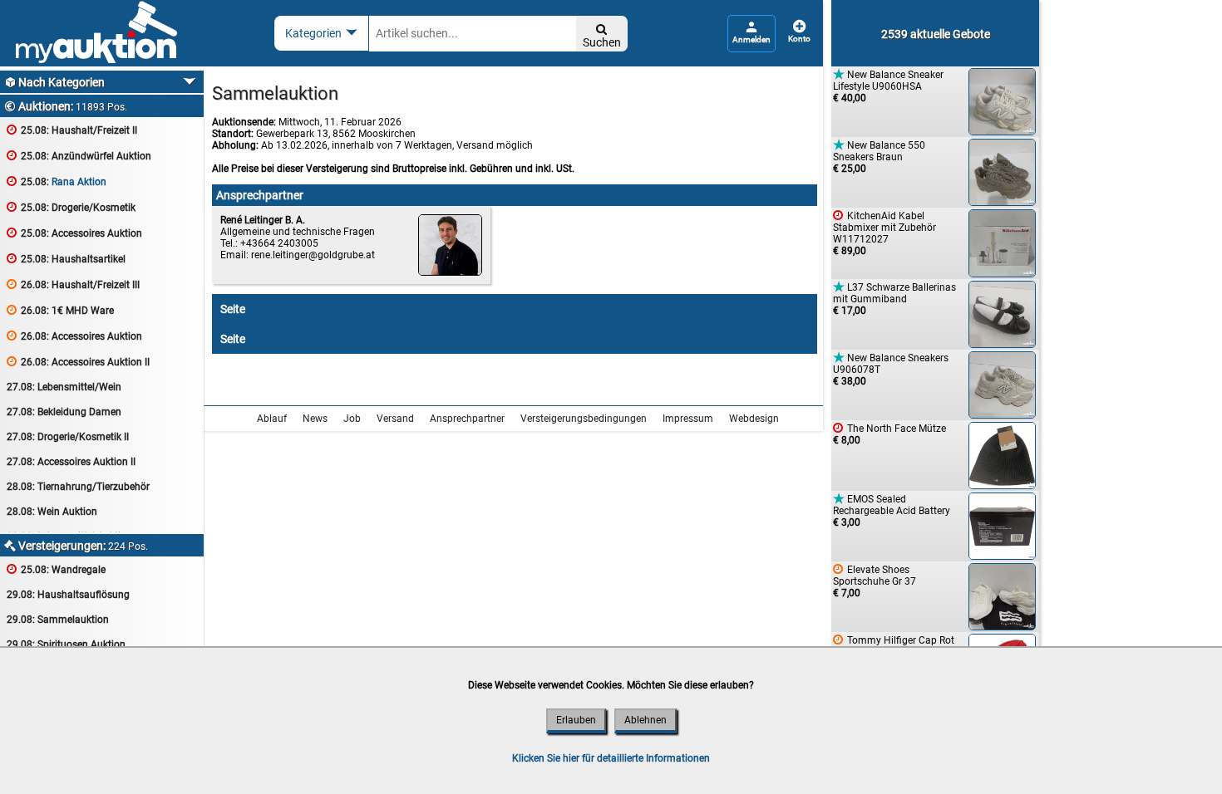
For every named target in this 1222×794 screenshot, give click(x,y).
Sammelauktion (58, 619)
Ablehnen (645, 720)
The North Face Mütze (889, 434)
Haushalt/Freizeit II (72, 130)
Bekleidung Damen (64, 412)
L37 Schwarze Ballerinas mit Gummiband (894, 298)
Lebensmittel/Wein (64, 387)
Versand (395, 418)
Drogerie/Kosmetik (71, 207)
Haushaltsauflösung (68, 594)
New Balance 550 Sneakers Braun (879, 156)
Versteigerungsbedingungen (583, 418)
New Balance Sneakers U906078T (891, 369)
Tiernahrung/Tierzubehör (78, 487)
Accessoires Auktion (74, 233)
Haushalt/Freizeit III (73, 284)
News (315, 418)
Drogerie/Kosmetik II (68, 437)
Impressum (688, 418)
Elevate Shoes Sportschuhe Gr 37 (874, 581)
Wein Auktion (52, 511)
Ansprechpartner (467, 418)
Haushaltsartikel (66, 258)
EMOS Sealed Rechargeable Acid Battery (891, 510)
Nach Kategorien (54, 82)
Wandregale (56, 569)
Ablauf (272, 418)
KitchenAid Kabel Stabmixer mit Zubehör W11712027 (884, 233)
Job (352, 418)
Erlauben (576, 720)
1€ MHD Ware (60, 310)
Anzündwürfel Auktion (79, 155)
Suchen (602, 36)
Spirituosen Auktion (66, 644)
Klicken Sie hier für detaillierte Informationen (611, 758)
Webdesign (754, 418)
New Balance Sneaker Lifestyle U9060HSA (888, 86)
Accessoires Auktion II (78, 361)
